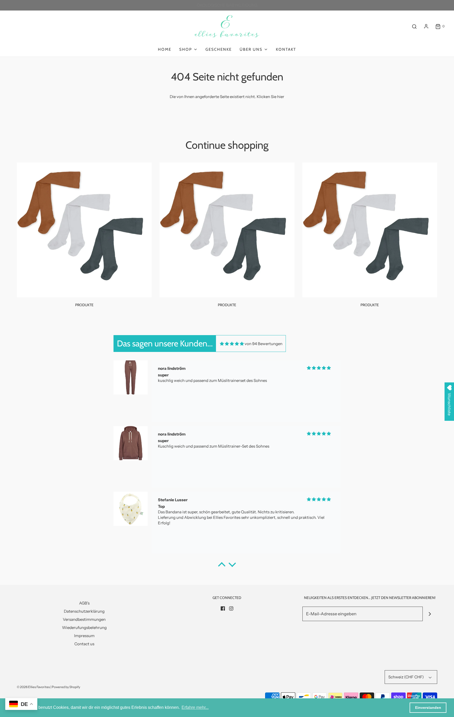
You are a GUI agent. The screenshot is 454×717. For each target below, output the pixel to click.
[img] (232, 343)
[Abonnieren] (430, 614)
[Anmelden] (426, 26)
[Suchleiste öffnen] (414, 26)
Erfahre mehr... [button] (195, 707)
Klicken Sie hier (270, 96)
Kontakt (286, 49)
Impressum (84, 635)
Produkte (84, 305)
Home (164, 49)
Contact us (84, 643)
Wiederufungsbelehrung (84, 627)
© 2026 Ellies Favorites (33, 687)
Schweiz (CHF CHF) (406, 676)
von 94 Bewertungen (263, 343)
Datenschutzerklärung (84, 611)
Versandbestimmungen (84, 619)
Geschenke (218, 49)
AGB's (84, 603)
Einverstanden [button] (428, 707)
